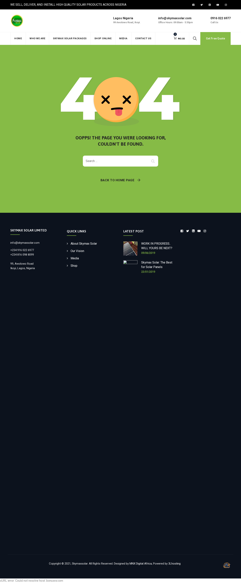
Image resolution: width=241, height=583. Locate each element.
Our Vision (77, 251)
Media (123, 38)
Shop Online (103, 38)
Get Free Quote (215, 38)
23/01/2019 (148, 271)
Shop (74, 265)
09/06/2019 (148, 252)
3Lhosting (174, 563)
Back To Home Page (118, 180)
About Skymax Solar (84, 243)
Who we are (37, 38)
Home (18, 38)
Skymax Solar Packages (70, 38)
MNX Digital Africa (141, 563)
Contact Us (143, 38)
